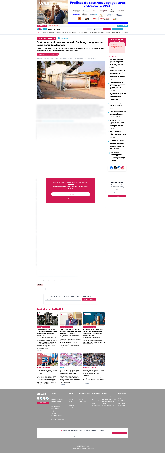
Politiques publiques (56, 404)
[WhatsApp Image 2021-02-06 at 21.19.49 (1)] (71, 80)
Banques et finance (56, 401)
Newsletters (95, 403)
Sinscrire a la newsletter (89, 299)
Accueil (38, 281)
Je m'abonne (106, 29)
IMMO (80, 397)
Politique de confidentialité (109, 399)
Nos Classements (55, 406)
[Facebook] (111, 167)
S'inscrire (117, 196)
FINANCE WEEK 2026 (122, 25)
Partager (42, 289)
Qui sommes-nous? (121, 397)
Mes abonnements (95, 400)
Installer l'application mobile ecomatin (48, 54)
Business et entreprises (57, 399)
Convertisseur (72, 408)
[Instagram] (122, 167)
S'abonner (71, 194)
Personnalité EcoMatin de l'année (57, 416)
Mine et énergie (55, 408)
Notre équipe (121, 403)
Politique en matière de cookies (108, 402)
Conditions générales (107, 397)
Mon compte (95, 397)
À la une (53, 397)
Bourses (71, 399)
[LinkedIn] (119, 167)
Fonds (70, 401)
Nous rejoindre (122, 401)
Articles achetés (96, 405)
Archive (40, 284)
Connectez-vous (83, 182)
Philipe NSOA (93, 58)
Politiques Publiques (46, 281)
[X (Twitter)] (115, 167)
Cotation (71, 397)
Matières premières (71, 404)
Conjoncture (54, 411)
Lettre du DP (121, 405)
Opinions (53, 413)
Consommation (83, 401)
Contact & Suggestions (108, 405)
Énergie (81, 399)
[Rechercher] (126, 29)
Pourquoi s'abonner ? (70, 198)
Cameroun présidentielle (57, 419)
